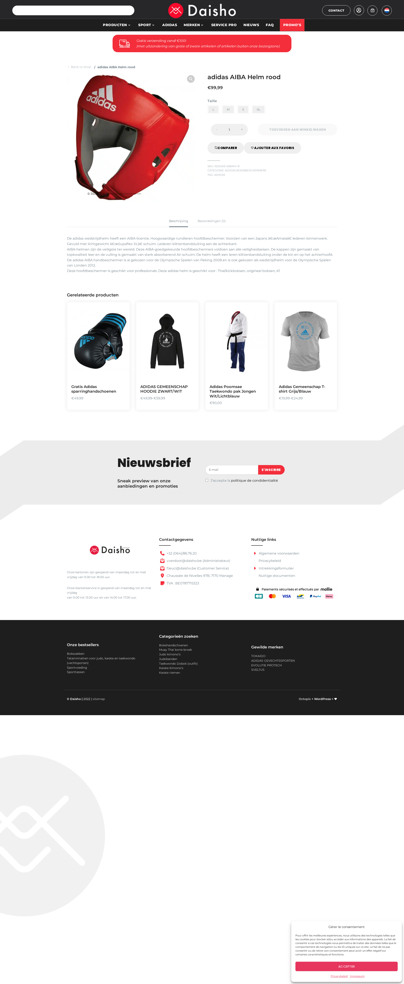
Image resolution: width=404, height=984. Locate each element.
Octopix (305, 699)
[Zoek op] (129, 10)
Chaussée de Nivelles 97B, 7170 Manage (199, 576)
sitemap (99, 699)
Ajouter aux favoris (274, 148)
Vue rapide (121, 374)
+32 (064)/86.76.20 (181, 553)
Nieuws (251, 25)
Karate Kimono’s (171, 668)
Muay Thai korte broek (175, 649)
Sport (144, 25)
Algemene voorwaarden (278, 553)
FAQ (270, 25)
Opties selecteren (121, 350)
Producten (115, 25)
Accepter (346, 966)
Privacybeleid (339, 976)
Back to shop (81, 67)
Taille (212, 101)
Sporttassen (76, 672)
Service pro (224, 25)
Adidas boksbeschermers (245, 170)
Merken (192, 25)
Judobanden (168, 659)
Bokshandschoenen (173, 645)
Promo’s (292, 25)
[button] (191, 79)
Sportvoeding (77, 667)
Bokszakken (75, 653)
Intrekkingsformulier (276, 568)
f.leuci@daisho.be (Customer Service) (197, 568)
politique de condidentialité (254, 481)
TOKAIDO (258, 656)
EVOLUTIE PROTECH (266, 665)
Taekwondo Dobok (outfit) (178, 663)
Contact (336, 10)
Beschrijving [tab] (178, 221)
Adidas (169, 25)
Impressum (357, 976)
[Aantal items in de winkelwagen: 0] (372, 10)
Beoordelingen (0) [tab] (212, 221)
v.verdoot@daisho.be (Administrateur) (198, 561)
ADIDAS (219, 174)
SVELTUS (257, 669)
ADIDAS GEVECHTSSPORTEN (273, 660)
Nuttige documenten (277, 576)
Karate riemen (169, 672)
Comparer (227, 148)
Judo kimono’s (170, 654)
